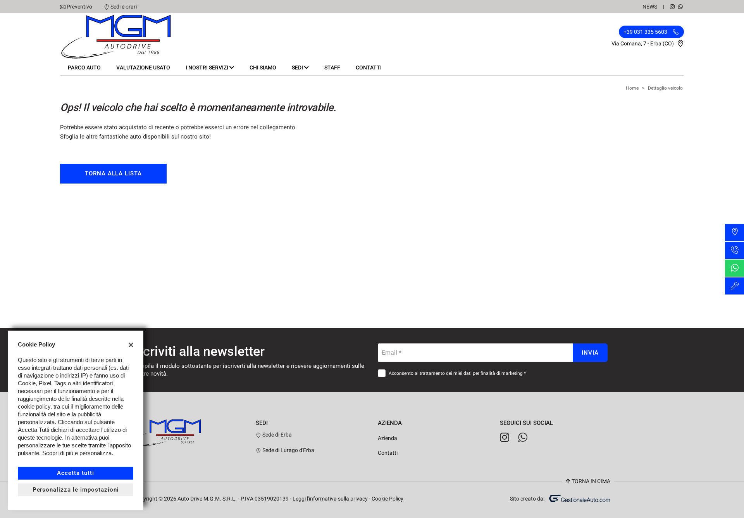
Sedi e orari (123, 6)
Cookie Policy (387, 498)
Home (632, 88)
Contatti (369, 67)
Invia (590, 352)
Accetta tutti (75, 472)
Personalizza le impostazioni (76, 489)
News (649, 6)
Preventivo (79, 6)
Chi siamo (263, 67)
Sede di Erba (276, 434)
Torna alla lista (113, 173)
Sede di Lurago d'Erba (287, 450)
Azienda (387, 438)
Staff (332, 67)
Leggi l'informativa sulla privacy (330, 498)
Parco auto (84, 67)
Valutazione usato (143, 67)
